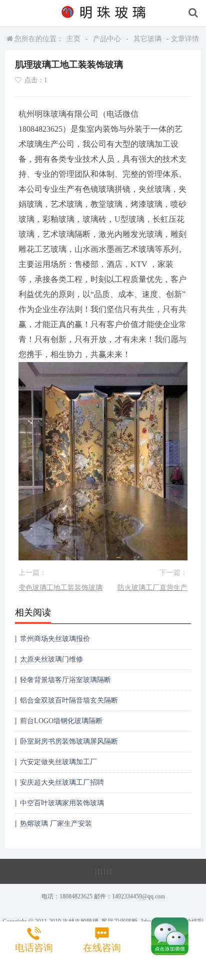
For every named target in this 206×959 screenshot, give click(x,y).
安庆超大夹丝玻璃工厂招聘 (62, 782)
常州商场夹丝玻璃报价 (55, 639)
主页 (73, 39)
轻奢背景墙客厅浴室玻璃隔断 (65, 680)
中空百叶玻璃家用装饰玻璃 (62, 803)
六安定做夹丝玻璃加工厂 (58, 762)
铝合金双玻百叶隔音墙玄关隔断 (69, 700)
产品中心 (107, 39)
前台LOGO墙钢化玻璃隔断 (61, 721)
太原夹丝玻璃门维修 (51, 659)
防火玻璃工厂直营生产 (153, 587)
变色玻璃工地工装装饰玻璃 (60, 587)
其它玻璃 (148, 39)
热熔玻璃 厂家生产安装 (56, 823)
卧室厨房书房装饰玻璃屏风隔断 (69, 741)
